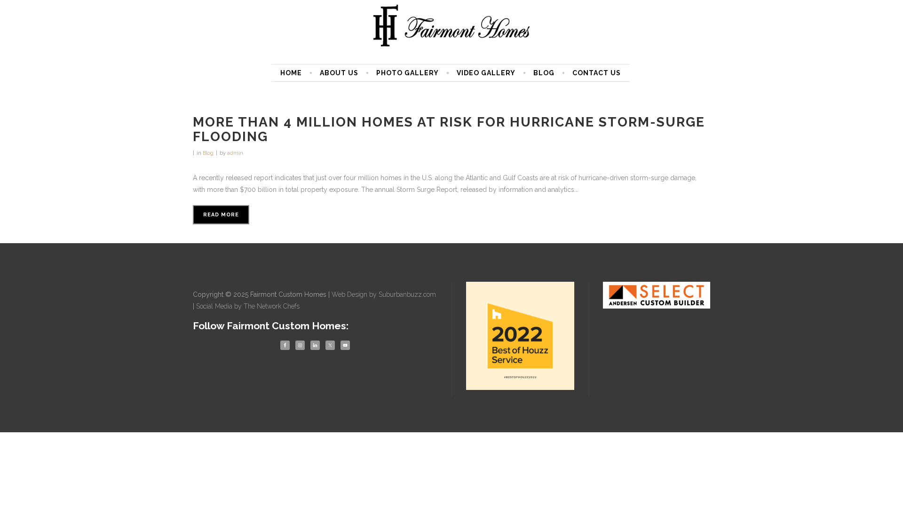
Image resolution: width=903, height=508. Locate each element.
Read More (221, 215)
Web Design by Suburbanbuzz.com (384, 294)
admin (235, 153)
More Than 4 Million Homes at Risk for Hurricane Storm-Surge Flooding (449, 129)
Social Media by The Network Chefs (248, 306)
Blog (208, 153)
